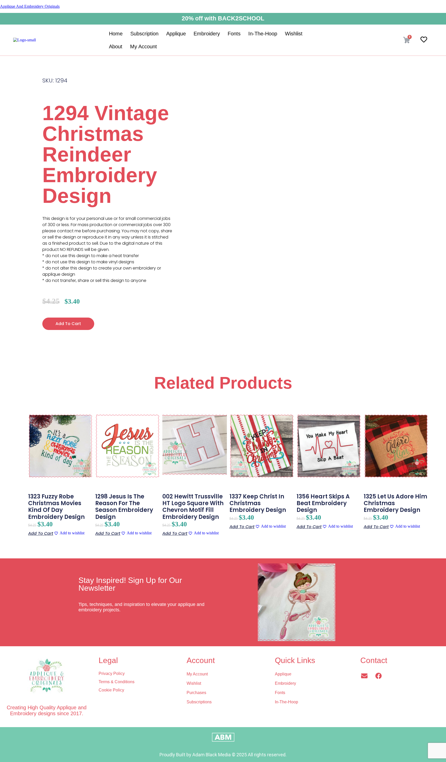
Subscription (144, 33)
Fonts (234, 33)
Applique (176, 33)
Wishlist (293, 33)
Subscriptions (199, 702)
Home (116, 33)
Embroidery (207, 33)
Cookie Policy (111, 690)
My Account (143, 46)
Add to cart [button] (40, 533)
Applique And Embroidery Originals (30, 6)
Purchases (196, 692)
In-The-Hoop (262, 33)
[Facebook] (378, 675)
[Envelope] (364, 675)
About (115, 46)
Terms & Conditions (116, 682)
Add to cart (68, 324)
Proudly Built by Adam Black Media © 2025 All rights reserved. (223, 754)
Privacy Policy (112, 673)
